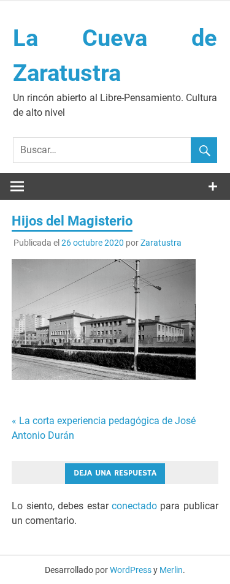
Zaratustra (161, 243)
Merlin (171, 570)
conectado (134, 506)
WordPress (130, 570)
